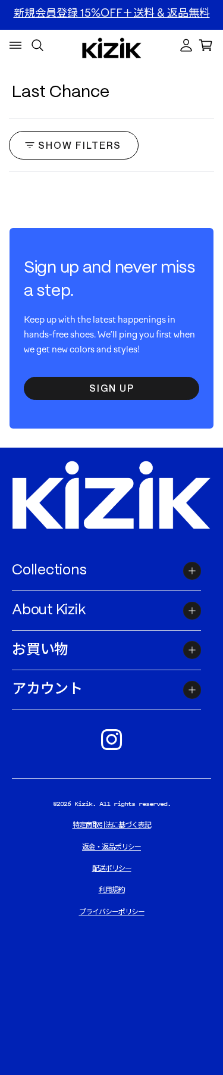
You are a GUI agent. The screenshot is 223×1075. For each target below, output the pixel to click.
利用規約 (112, 890)
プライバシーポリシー (112, 912)
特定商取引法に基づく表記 (112, 825)
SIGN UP (111, 388)
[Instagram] (112, 740)
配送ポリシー (111, 868)
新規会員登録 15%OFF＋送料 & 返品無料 (112, 13)
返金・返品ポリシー (111, 847)
